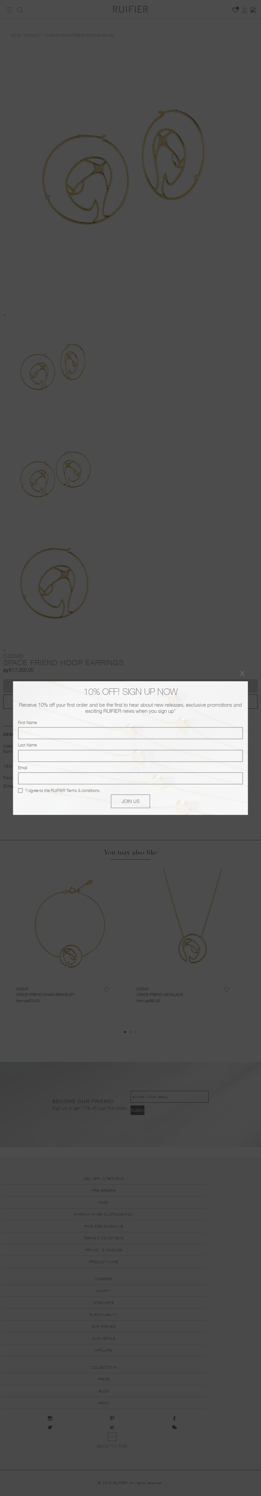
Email (22, 767)
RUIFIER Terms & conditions (75, 790)
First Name (27, 722)
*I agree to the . (63, 790)
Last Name (27, 745)
